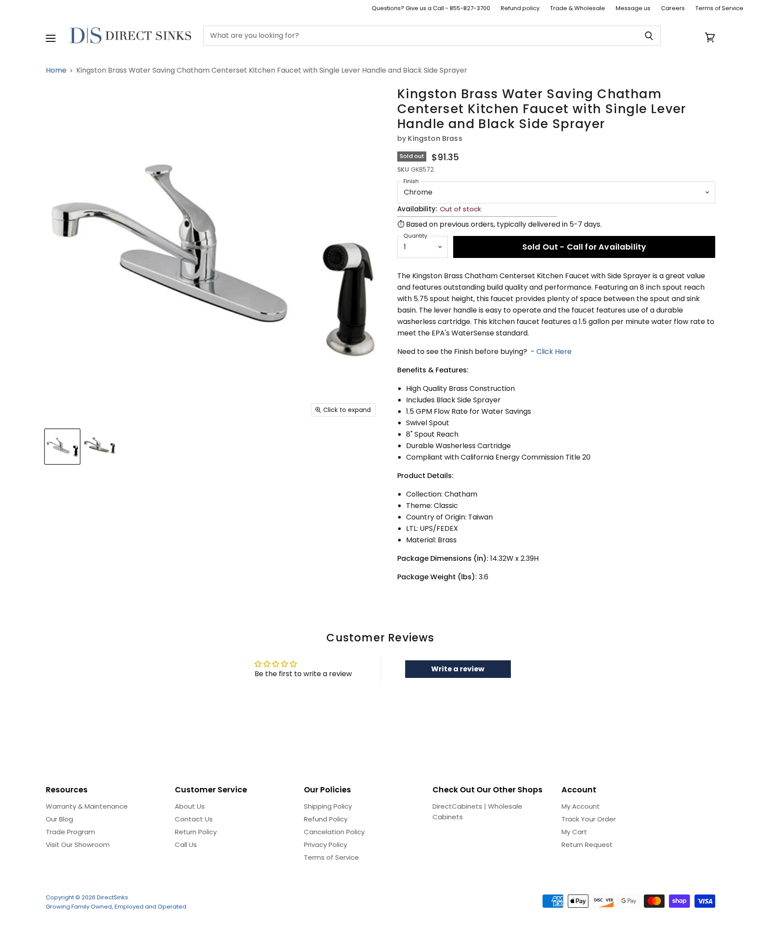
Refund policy (520, 8)
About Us (190, 806)
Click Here (554, 351)
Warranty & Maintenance (87, 806)
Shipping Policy (328, 806)
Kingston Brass (435, 138)
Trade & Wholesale (577, 8)
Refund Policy (325, 819)
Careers (673, 8)
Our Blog (59, 819)
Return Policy (196, 831)
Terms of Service (719, 8)
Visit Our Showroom (78, 844)
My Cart (574, 831)
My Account (581, 806)
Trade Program (70, 831)
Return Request (587, 844)
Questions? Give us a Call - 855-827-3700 (431, 8)
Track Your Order (589, 819)
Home (56, 70)
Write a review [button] (457, 669)
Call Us (186, 844)
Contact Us (194, 819)
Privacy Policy (325, 844)
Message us (633, 8)
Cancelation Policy (334, 831)
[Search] (649, 36)
